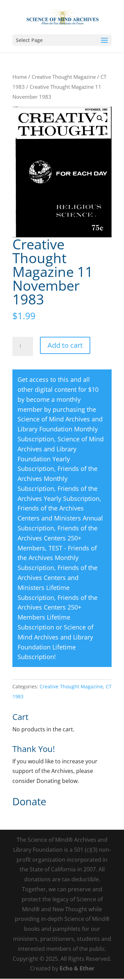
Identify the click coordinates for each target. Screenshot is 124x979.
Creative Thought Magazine (64, 76)
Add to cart (65, 345)
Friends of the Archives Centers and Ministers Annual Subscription (60, 518)
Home (19, 76)
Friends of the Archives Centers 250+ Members (57, 538)
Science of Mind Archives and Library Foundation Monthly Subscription (60, 429)
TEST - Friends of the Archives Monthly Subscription (57, 558)
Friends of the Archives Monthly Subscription (57, 478)
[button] (100, 118)
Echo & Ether (77, 968)
